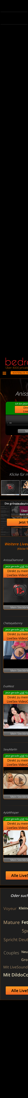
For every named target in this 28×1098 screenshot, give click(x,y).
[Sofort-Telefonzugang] (9, 372)
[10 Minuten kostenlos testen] (7, 372)
